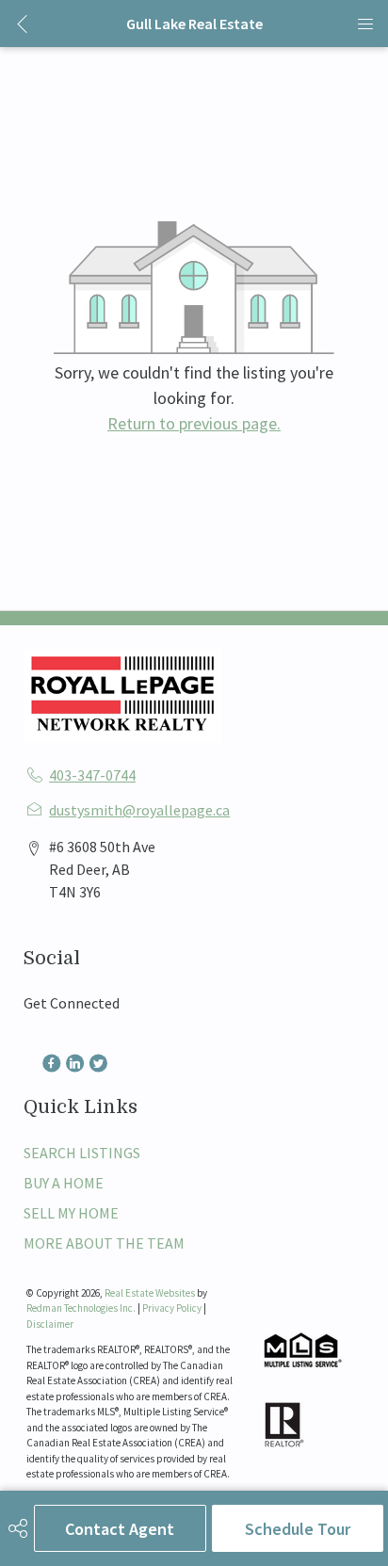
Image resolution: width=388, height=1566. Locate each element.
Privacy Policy (172, 1308)
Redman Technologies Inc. (81, 1308)
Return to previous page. (194, 423)
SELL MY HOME (71, 1212)
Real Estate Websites (151, 1293)
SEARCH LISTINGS (82, 1152)
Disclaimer (49, 1324)
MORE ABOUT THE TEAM (104, 1243)
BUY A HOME (64, 1182)
